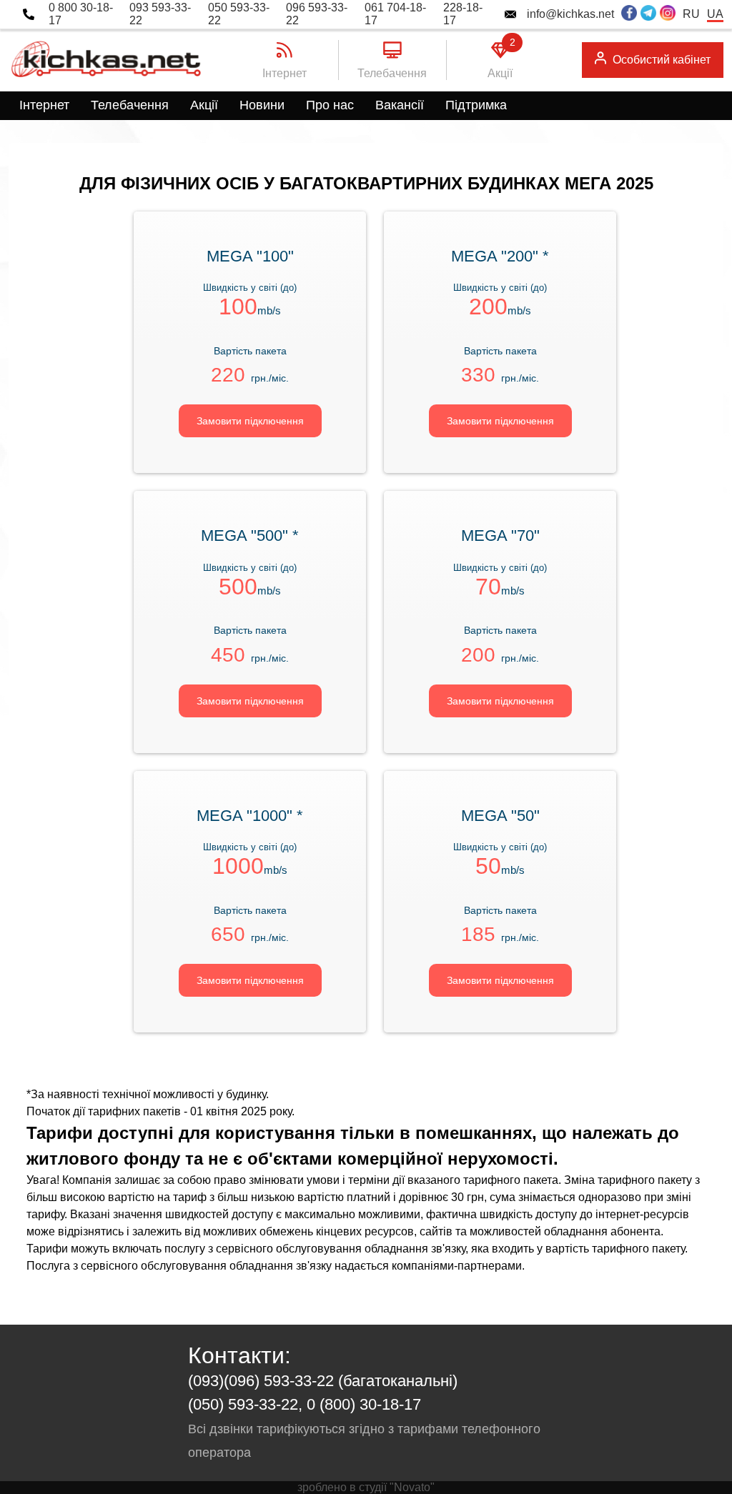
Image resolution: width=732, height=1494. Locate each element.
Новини (262, 105)
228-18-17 (463, 13)
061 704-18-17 (395, 13)
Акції (204, 105)
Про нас (330, 105)
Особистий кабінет (662, 60)
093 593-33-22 (160, 13)
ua (715, 14)
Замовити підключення (250, 421)
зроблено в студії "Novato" (366, 1487)
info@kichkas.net (570, 14)
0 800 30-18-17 (81, 13)
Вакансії (399, 105)
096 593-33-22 (316, 13)
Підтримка (476, 105)
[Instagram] (668, 14)
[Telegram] (648, 14)
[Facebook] (629, 14)
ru (691, 14)
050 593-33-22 (238, 13)
